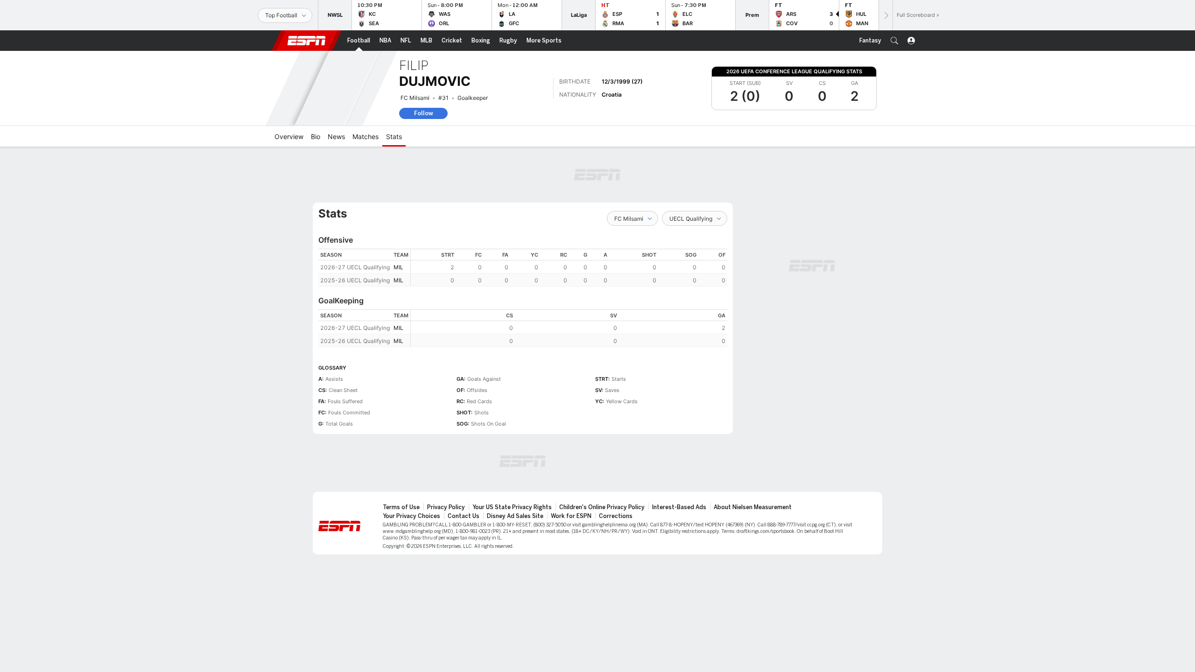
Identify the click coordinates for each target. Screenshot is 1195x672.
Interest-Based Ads (679, 507)
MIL (398, 267)
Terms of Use (401, 507)
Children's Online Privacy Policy (602, 507)
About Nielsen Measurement (753, 507)
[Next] (886, 15)
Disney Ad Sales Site (515, 516)
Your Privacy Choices (411, 516)
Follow (423, 113)
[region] (569, 268)
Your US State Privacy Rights (512, 507)
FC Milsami (415, 97)
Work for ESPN (571, 516)
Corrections (616, 516)
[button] (894, 40)
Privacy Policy (446, 507)
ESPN (307, 40)
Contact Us (463, 516)
